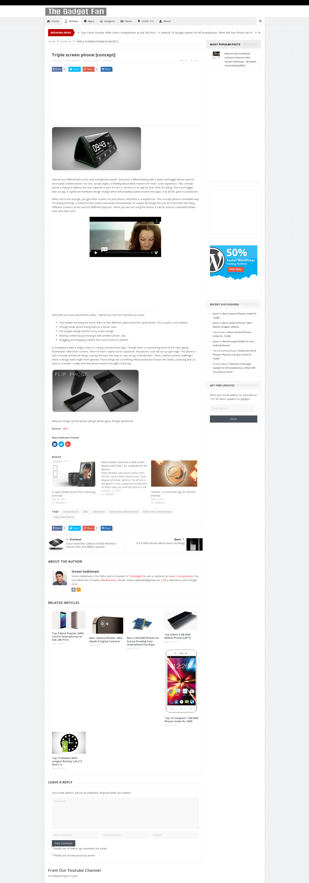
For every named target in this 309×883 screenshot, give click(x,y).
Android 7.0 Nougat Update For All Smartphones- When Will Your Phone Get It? (167, 32)
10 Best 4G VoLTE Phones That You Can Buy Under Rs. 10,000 (234, 354)
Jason (216, 313)
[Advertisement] (125, 100)
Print (185, 60)
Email (196, 60)
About (167, 21)
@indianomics (109, 580)
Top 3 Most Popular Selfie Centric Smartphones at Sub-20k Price (78, 32)
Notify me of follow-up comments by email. (80, 848)
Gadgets (109, 21)
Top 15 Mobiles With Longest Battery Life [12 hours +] (67, 761)
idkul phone (99, 511)
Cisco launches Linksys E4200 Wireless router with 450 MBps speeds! (91, 545)
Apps (91, 21)
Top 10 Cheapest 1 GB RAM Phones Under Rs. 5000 (181, 719)
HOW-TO (148, 21)
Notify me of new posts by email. (74, 855)
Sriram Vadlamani (72, 60)
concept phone (70, 511)
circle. (75, 584)
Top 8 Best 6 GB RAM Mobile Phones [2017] (178, 636)
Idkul (65, 428)
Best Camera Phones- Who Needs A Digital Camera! (249, 32)
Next (177, 539)
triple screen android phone (124, 511)
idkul (85, 511)
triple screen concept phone (157, 511)
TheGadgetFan (137, 576)
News (128, 21)
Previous (75, 539)
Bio (165, 580)
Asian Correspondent (181, 576)
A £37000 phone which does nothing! (160, 543)
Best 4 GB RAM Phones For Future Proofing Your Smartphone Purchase (143, 641)
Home (55, 21)
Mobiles (74, 21)
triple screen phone (64, 517)
